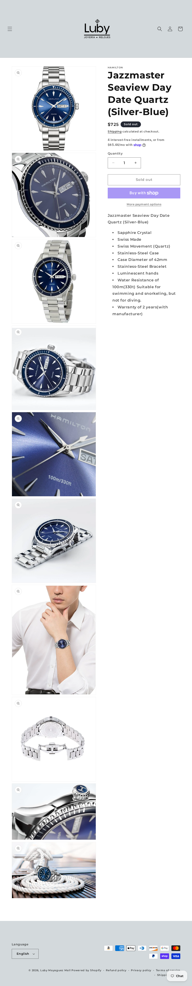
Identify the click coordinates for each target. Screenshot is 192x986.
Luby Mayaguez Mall (55, 970)
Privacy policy (141, 970)
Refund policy (116, 970)
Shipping (115, 131)
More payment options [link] (144, 204)
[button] (10, 29)
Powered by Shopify (86, 970)
